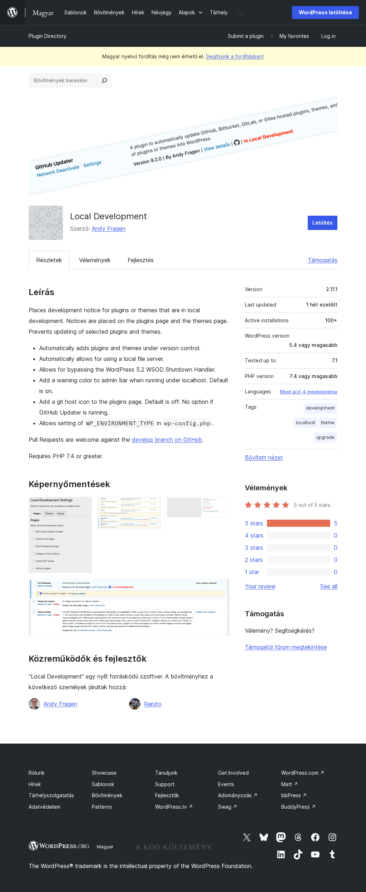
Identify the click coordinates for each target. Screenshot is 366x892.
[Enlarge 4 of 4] (219, 588)
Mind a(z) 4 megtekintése (308, 391)
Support (164, 784)
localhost (305, 422)
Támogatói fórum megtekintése (286, 647)
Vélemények (95, 260)
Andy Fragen (108, 228)
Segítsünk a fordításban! (235, 56)
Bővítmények (107, 795)
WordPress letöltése (325, 12)
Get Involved (233, 773)
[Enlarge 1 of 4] (82, 506)
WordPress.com (303, 773)
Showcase (104, 773)
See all (328, 586)
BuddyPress (298, 807)
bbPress (294, 795)
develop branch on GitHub (167, 439)
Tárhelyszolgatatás (51, 795)
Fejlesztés (141, 260)
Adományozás (238, 795)
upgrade (325, 437)
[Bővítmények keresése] (104, 80)
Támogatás (322, 260)
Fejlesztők (167, 795)
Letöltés (322, 223)
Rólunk (37, 773)
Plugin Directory (47, 36)
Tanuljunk (166, 773)
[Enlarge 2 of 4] (150, 506)
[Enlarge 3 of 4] (219, 506)
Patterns (102, 807)
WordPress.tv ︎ (174, 807)
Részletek (49, 260)
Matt (289, 784)
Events (226, 784)
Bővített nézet (264, 457)
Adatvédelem (44, 807)
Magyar (105, 846)
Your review (260, 586)
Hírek (35, 784)
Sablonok (103, 784)
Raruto (153, 703)
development (320, 408)
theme (328, 422)
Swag (227, 807)
